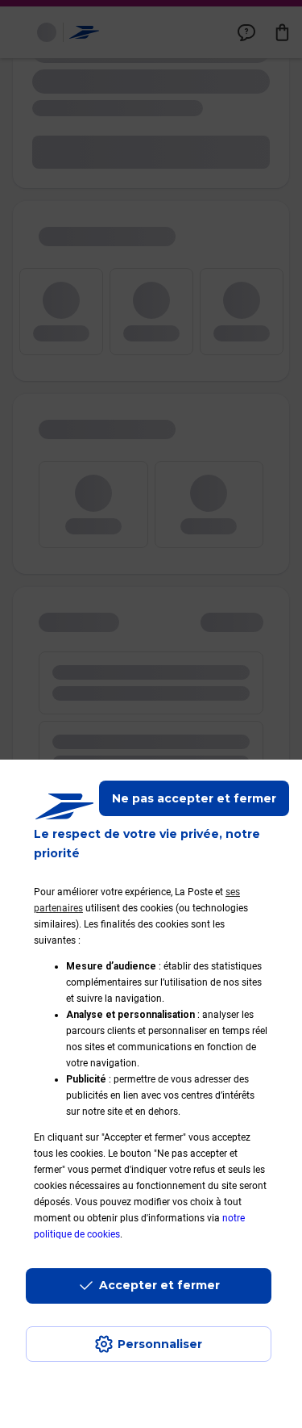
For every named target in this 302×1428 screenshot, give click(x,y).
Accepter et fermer (159, 1285)
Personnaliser (160, 1344)
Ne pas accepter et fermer (194, 798)
